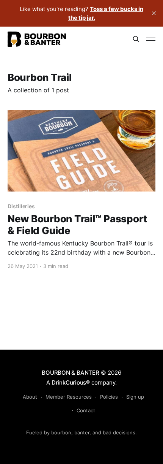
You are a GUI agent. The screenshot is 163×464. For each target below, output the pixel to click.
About (30, 397)
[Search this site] (136, 39)
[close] (154, 13)
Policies (109, 397)
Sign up (135, 397)
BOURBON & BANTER (70, 372)
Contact (86, 410)
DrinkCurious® (71, 382)
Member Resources (68, 397)
